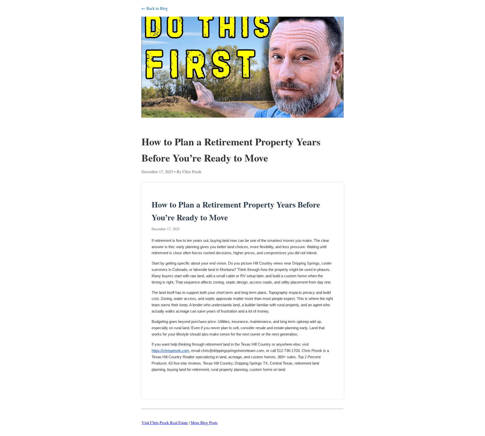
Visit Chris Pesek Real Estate (164, 422)
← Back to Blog (154, 8)
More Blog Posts (204, 422)
